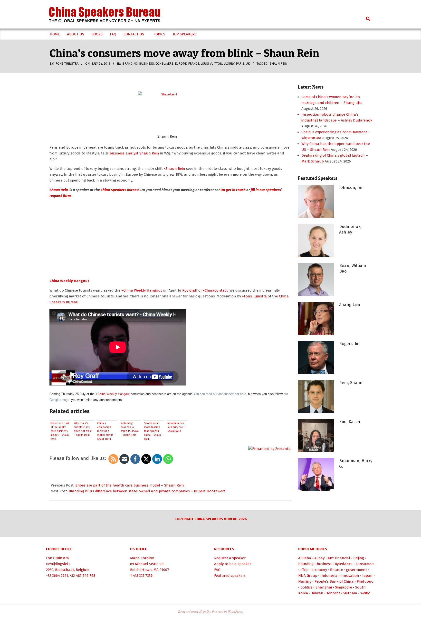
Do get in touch (233, 190)
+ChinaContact (215, 290)
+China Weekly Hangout (141, 290)
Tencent (333, 593)
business (146, 63)
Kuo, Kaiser (350, 421)
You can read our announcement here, (220, 394)
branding (130, 63)
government (356, 570)
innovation (350, 575)
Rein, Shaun (351, 382)
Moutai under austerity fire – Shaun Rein (176, 427)
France (193, 63)
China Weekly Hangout (69, 281)
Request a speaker (230, 558)
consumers (164, 63)
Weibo (365, 593)
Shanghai (324, 587)
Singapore (343, 587)
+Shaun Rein (174, 168)
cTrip (304, 570)
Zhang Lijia (349, 304)
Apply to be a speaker (232, 564)
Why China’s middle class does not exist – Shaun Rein (83, 429)
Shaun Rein (278, 63)
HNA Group (307, 575)
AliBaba (304, 558)
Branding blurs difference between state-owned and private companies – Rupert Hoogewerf (147, 491)
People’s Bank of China (334, 581)
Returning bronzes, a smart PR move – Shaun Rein (130, 429)
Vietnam (350, 593)
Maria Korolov (142, 558)
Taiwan (317, 593)
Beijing (358, 558)
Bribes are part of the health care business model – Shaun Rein (59, 431)
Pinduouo (365, 581)
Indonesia (328, 575)
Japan (367, 575)
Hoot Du (204, 611)
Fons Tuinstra (57, 558)
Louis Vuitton (211, 63)
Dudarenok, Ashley (350, 229)
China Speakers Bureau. (120, 190)
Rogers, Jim (350, 343)
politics (306, 587)
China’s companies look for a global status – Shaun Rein (106, 431)
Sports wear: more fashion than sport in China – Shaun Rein (152, 431)
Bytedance (344, 564)
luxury (229, 63)
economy (319, 570)
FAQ (217, 570)
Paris (240, 63)
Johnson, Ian (351, 187)
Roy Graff (190, 290)
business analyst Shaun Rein (134, 153)
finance (336, 570)
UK (248, 63)
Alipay (319, 558)
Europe (181, 63)
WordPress (235, 611)
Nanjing (304, 581)
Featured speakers (230, 575)
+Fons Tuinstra (254, 296)
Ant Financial (339, 558)
